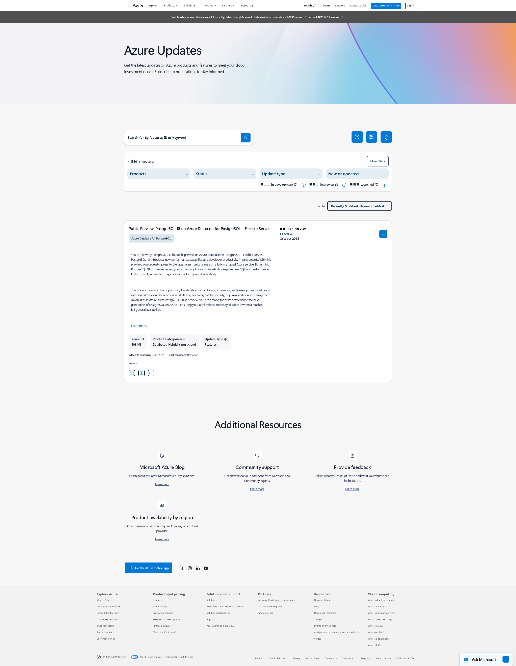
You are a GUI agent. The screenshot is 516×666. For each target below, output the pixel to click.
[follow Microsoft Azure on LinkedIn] (198, 568)
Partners (227, 5)
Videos (317, 638)
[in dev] (303, 184)
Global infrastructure (108, 612)
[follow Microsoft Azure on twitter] (182, 568)
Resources (247, 5)
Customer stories (106, 638)
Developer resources (325, 612)
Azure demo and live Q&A (220, 625)
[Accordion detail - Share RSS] (141, 373)
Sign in (411, 5)
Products (169, 5)
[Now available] (384, 184)
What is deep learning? (380, 619)
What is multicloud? (378, 606)
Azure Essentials (105, 632)
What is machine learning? (381, 612)
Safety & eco (348, 658)
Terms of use (312, 658)
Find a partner (265, 612)
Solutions (189, 5)
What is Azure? (104, 599)
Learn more (138, 325)
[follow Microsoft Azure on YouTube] (205, 568)
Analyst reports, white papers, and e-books (337, 632)
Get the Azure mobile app (152, 568)
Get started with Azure (386, 5)
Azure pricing (160, 606)
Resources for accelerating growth (225, 606)
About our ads (383, 658)
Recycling (365, 658)
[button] (357, 137)
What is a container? (378, 638)
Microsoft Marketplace (270, 606)
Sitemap (259, 658)
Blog (316, 606)
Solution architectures (218, 612)
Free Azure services (163, 612)
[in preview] (344, 184)
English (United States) (114, 656)
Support (340, 5)
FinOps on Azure (162, 625)
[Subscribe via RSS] (371, 137)
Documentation (322, 599)
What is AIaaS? (375, 625)
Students (319, 619)
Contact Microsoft (277, 658)
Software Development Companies (276, 599)
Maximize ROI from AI (164, 632)
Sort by (321, 206)
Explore (152, 5)
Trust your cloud (105, 625)
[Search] (246, 137)
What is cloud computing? (381, 599)
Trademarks (331, 658)
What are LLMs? (376, 632)
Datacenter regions (107, 619)
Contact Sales (358, 5)
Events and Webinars (325, 625)
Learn (326, 5)
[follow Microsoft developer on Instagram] (189, 568)
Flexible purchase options (166, 619)
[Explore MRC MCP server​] (386, 137)
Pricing (208, 5)
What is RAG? (375, 645)
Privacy (296, 658)
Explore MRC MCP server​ (322, 17)
